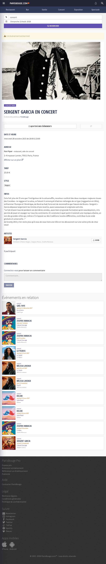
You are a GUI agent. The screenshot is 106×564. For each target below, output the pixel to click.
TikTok (8, 525)
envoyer (9, 285)
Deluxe (20, 396)
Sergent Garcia (23, 441)
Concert (61, 9)
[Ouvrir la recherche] (102, 3)
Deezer (8, 531)
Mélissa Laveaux (24, 366)
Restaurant (10, 9)
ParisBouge (24, 117)
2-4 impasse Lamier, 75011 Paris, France (21, 155)
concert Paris (10, 105)
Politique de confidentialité (14, 501)
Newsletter (10, 513)
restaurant (17, 151)
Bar (27, 9)
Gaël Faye (21, 306)
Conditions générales (11, 498)
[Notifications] (96, 3)
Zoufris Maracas (24, 321)
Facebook (9, 519)
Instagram (10, 516)
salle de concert (28, 151)
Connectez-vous (11, 270)
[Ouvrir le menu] (3, 3)
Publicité (6, 474)
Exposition (78, 9)
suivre (97, 240)
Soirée (44, 9)
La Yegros (21, 351)
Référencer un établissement (15, 471)
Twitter (9, 522)
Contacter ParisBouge (11, 484)
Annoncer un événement (13, 468)
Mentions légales (9, 496)
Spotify (8, 528)
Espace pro (7, 465)
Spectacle (96, 9)
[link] (53, 308)
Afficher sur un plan (12, 160)
